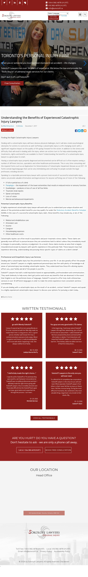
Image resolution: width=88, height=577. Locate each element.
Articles (20, 126)
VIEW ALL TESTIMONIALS (44, 418)
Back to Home (8, 130)
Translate (64, 15)
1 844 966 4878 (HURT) (58, 2)
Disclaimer (64, 561)
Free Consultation (12, 83)
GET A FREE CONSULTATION (53, 17)
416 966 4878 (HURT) (57, 5)
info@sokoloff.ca (55, 8)
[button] (3, 63)
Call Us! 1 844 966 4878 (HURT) (30, 450)
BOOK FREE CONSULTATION (58, 450)
